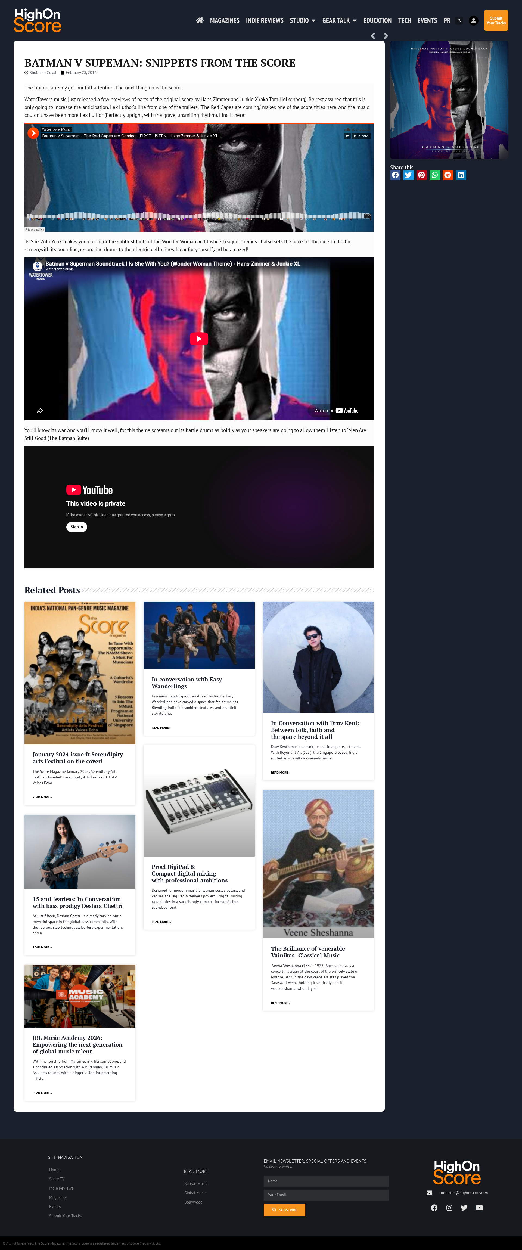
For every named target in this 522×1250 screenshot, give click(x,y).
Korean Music (195, 1183)
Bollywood (193, 1202)
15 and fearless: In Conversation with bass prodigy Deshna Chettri (78, 902)
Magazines (225, 20)
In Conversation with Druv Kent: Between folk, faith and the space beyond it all (315, 729)
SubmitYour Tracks (496, 20)
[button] (459, 21)
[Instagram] (449, 1208)
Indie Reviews (265, 20)
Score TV (57, 1178)
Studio (299, 20)
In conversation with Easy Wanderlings (187, 682)
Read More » (42, 797)
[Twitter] (464, 1208)
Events (427, 20)
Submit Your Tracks (65, 1215)
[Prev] (375, 36)
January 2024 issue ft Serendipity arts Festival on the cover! (78, 757)
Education (377, 20)
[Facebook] (434, 1208)
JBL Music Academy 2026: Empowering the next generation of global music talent (78, 1044)
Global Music (195, 1192)
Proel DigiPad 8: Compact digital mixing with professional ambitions (190, 873)
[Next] (384, 36)
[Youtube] (479, 1208)
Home (54, 1169)
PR (447, 20)
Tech (404, 20)
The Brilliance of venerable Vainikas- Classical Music (308, 952)
